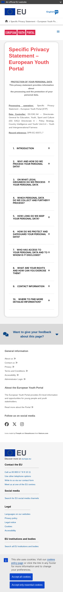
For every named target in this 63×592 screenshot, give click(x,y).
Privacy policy (11, 518)
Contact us (10, 363)
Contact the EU (13, 464)
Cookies (8, 526)
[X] (15, 424)
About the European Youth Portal (24, 387)
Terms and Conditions (15, 371)
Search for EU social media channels (22, 498)
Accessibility (10, 375)
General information (16, 351)
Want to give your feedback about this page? (32, 334)
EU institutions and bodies (20, 539)
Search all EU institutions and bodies (22, 546)
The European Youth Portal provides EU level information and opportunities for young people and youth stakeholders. (31, 398)
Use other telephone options (18, 476)
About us (9, 358)
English (52, 12)
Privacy (8, 367)
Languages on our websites (17, 514)
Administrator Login (14, 379)
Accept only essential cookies (27, 585)
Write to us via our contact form (19, 480)
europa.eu (26, 459)
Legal (8, 506)
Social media (12, 491)
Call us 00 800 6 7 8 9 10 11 (18, 472)
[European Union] (15, 455)
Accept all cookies (21, 577)
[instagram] (22, 424)
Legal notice (10, 522)
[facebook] (7, 424)
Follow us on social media (20, 416)
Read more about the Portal (17, 407)
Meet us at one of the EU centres (20, 484)
